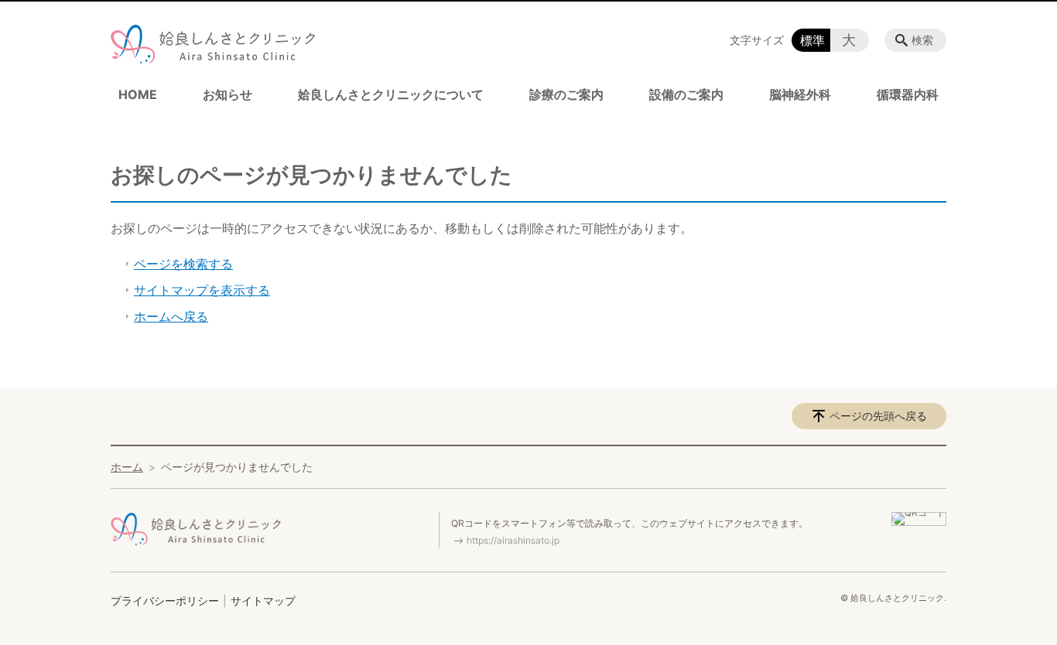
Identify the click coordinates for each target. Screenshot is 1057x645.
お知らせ (227, 94)
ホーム (127, 466)
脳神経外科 (800, 94)
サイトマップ (263, 600)
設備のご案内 (686, 94)
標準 (812, 40)
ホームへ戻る (171, 316)
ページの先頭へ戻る (878, 415)
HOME (137, 94)
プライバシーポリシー (165, 600)
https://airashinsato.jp (513, 540)
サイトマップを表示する (202, 290)
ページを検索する (183, 263)
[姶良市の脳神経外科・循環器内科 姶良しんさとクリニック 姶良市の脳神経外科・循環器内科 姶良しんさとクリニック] (213, 48)
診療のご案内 (566, 94)
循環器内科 (908, 94)
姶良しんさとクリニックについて (391, 94)
